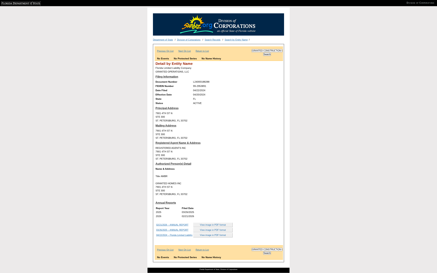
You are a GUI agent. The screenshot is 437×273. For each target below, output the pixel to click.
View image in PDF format (213, 225)
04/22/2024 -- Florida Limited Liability (174, 235)
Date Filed (161, 90)
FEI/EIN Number (165, 86)
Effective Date (164, 94)
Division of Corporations (189, 39)
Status (159, 103)
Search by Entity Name (236, 39)
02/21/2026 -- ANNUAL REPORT (172, 225)
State (158, 99)
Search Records (213, 39)
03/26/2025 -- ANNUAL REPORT (172, 230)
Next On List (184, 51)
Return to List (202, 51)
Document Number (166, 81)
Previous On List (165, 51)
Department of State (163, 39)
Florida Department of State (15, 3)
